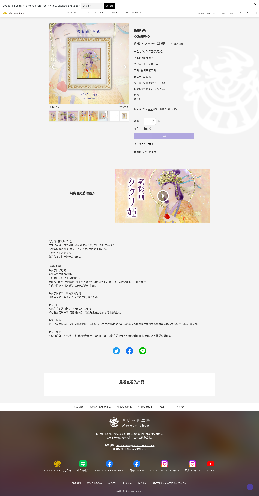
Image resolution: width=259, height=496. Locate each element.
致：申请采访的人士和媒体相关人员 (170, 483)
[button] (125, 66)
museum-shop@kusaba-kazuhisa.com (135, 445)
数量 (136, 121)
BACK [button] (56, 107)
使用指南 (76, 483)
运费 (150, 109)
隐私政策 (127, 483)
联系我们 (112, 483)
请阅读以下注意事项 (145, 152)
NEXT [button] (122, 107)
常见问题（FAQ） (94, 483)
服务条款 (142, 483)
